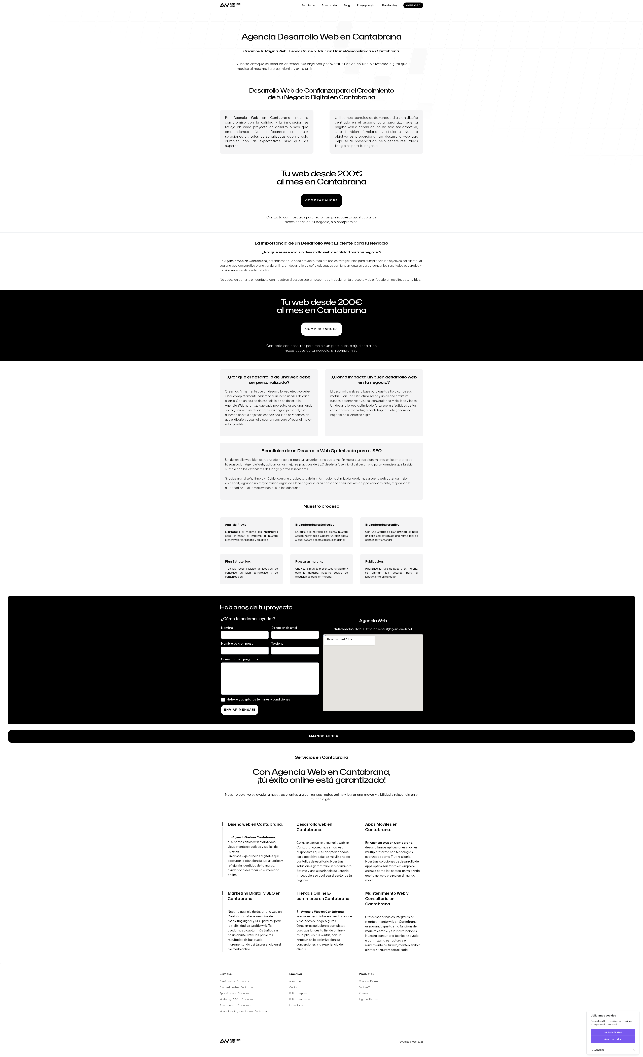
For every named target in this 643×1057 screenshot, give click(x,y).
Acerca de (295, 981)
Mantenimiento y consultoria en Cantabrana (244, 1011)
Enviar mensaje (240, 709)
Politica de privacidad (301, 993)
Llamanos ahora (321, 736)
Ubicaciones (296, 1005)
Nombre (227, 628)
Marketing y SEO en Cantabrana (238, 999)
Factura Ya (365, 987)
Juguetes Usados (368, 999)
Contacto (413, 5)
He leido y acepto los (258, 699)
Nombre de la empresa (237, 643)
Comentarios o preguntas (239, 659)
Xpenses (363, 993)
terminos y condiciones (273, 699)
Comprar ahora (321, 200)
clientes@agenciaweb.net (394, 629)
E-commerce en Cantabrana (236, 1005)
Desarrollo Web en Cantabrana (237, 987)
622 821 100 (357, 629)
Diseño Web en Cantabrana (235, 981)
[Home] (230, 1041)
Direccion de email (284, 628)
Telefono (277, 643)
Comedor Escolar (369, 981)
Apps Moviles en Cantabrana (236, 993)
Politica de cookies (299, 999)
